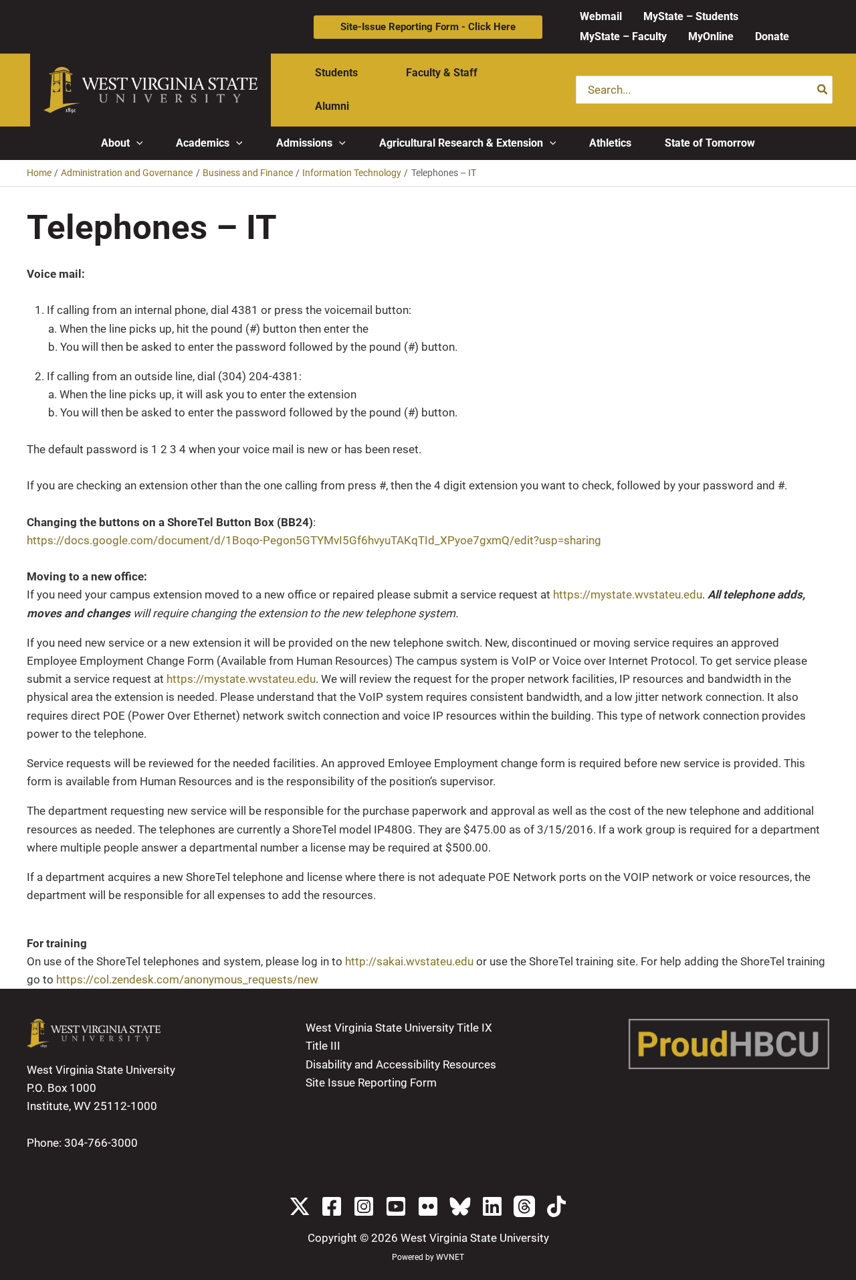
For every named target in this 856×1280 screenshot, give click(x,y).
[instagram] (363, 1206)
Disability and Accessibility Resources (401, 1064)
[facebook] (331, 1206)
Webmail (601, 16)
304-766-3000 (101, 1142)
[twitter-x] (299, 1206)
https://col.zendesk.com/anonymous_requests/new (187, 979)
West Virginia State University (475, 1238)
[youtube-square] (396, 1206)
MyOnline (711, 36)
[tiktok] (556, 1206)
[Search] (823, 89)
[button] (428, 27)
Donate (772, 36)
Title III (323, 1045)
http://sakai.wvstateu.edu (409, 961)
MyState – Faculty (623, 36)
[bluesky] (460, 1206)
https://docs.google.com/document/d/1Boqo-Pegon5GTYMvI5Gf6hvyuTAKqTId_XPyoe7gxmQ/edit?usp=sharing (314, 540)
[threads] (524, 1206)
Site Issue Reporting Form (371, 1082)
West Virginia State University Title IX (399, 1027)
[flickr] (428, 1206)
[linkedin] (492, 1206)
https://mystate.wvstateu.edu (627, 594)
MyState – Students (690, 16)
